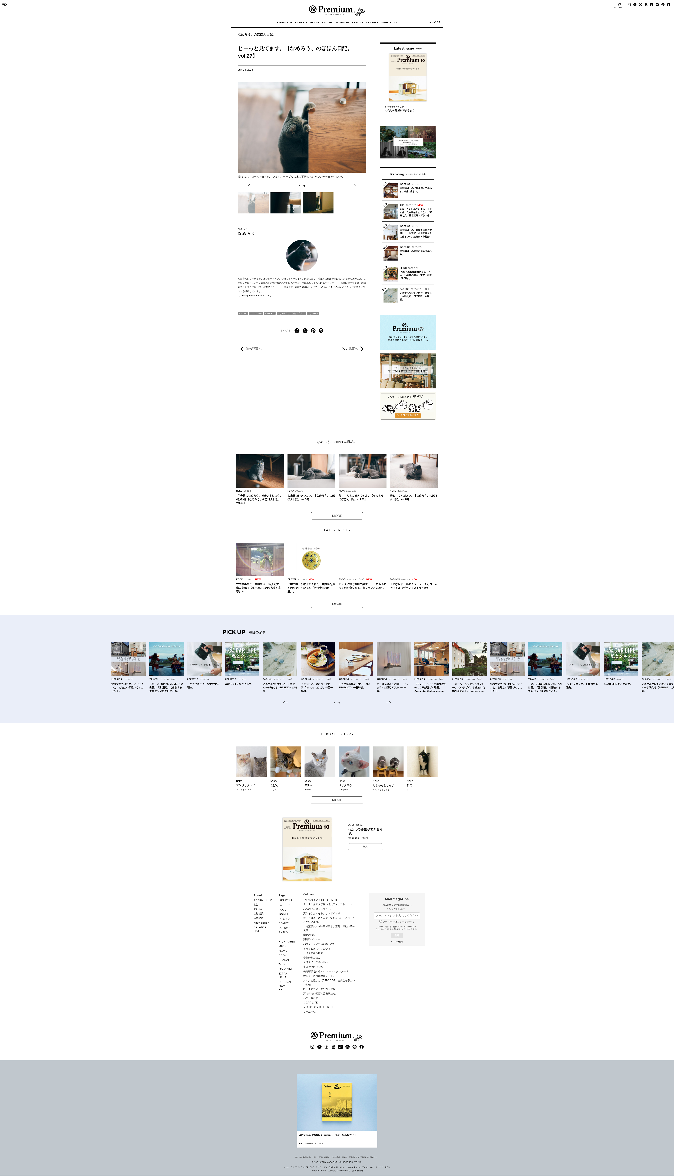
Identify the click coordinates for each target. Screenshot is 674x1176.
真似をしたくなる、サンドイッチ (321, 913)
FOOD (314, 22)
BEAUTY (357, 22)
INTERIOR (342, 22)
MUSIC (283, 946)
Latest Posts (337, 530)
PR (280, 990)
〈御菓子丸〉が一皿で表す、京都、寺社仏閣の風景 (329, 928)
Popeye (357, 1167)
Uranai (284, 959)
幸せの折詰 (309, 934)
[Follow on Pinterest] (663, 4)
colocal (373, 1167)
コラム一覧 (309, 1011)
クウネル (349, 1167)
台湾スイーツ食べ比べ (315, 962)
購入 (365, 846)
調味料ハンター (312, 939)
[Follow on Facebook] (668, 4)
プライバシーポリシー (407, 927)
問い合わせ (260, 909)
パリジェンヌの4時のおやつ (318, 944)
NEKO (244, 313)
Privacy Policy (343, 1170)
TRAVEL (327, 22)
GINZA (332, 1167)
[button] (250, 186)
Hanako (340, 1167)
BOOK (282, 955)
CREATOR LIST (619, 7)
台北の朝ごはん (312, 957)
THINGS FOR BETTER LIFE (320, 899)
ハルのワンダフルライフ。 (318, 908)
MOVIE (283, 950)
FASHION (301, 22)
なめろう (247, 232)
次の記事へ (350, 348)
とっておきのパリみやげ (316, 948)
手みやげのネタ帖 (313, 966)
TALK (282, 964)
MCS (387, 1167)
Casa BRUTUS (307, 1167)
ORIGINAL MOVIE (285, 983)
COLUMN (372, 22)
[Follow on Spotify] (657, 4)
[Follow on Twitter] (635, 4)
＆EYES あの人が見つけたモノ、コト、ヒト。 (329, 904)
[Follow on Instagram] (629, 4)
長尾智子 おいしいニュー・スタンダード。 (327, 971)
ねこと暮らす (310, 998)
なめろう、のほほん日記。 (257, 34)
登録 (397, 935)
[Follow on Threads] (640, 4)
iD (395, 22)
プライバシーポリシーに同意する (398, 922)
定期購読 (258, 913)
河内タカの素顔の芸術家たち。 (320, 993)
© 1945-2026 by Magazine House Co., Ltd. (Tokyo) (337, 1162)
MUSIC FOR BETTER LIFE (319, 1007)
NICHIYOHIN (287, 941)
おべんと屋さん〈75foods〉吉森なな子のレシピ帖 (329, 982)
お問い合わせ (357, 1170)
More (337, 516)
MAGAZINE (286, 969)
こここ (381, 1167)
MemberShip (263, 922)
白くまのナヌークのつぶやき (319, 988)
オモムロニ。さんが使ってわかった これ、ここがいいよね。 (329, 919)
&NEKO (386, 22)
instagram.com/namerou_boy (256, 295)
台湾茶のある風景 (313, 953)
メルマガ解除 (397, 941)
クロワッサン (321, 1167)
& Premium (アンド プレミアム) (337, 10)
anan (287, 1167)
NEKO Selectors (337, 734)
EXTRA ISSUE (283, 975)
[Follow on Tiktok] (652, 4)
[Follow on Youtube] (646, 4)
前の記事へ (254, 348)
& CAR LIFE (310, 1002)
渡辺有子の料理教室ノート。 (319, 975)
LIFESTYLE (284, 22)
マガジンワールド (318, 1170)
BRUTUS (295, 1167)
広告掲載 (258, 918)
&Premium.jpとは (263, 902)
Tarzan (365, 1167)
